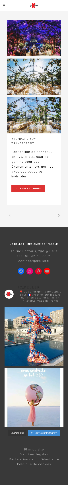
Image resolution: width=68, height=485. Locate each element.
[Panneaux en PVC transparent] (34, 115)
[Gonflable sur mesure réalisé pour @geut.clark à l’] (34, 336)
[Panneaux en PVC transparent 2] (34, 38)
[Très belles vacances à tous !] (34, 397)
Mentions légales (34, 454)
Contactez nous (28, 188)
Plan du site (34, 449)
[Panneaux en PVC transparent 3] (34, 77)
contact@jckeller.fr (34, 261)
